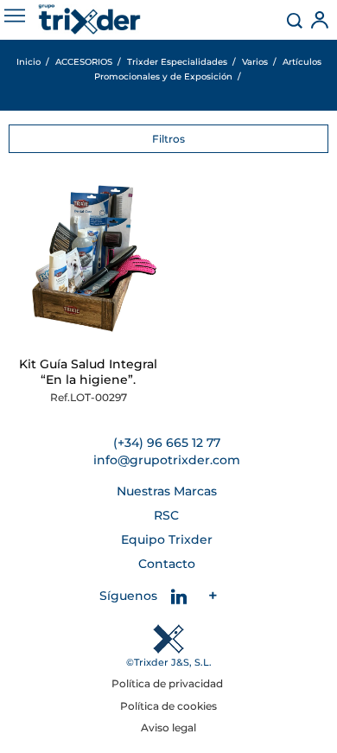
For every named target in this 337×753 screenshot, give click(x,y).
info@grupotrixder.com (166, 460)
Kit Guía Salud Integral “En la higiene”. (88, 371)
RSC (166, 515)
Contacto (166, 563)
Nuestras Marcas (167, 491)
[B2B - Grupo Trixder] (89, 19)
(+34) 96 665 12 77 (166, 442)
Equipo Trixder (167, 539)
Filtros (168, 138)
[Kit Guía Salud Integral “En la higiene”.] (89, 263)
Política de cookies (168, 705)
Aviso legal (168, 727)
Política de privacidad (168, 683)
